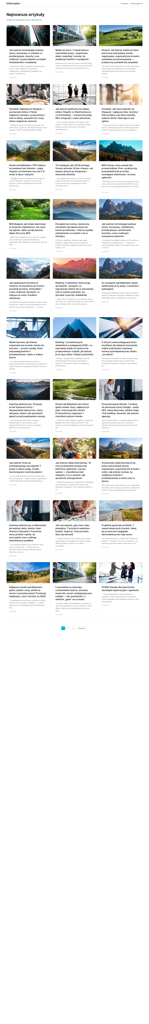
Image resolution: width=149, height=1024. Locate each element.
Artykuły (124, 3)
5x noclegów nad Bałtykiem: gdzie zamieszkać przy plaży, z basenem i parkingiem (120, 286)
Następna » (82, 628)
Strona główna (136, 3)
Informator (13, 3)
